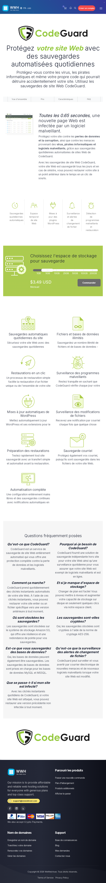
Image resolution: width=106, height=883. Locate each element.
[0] (65, 8)
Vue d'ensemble (19, 99)
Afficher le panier (63, 793)
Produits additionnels (64, 788)
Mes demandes (62, 850)
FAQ (89, 99)
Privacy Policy (62, 877)
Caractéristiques (65, 99)
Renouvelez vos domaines (19, 850)
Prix (42, 99)
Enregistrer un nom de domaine (21, 840)
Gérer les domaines (16, 856)
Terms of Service (45, 877)
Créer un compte (87, 8)
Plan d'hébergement (64, 783)
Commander (89, 282)
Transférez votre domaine (19, 845)
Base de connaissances (66, 840)
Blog (57, 845)
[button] (25, 8)
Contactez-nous (62, 856)
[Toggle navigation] (101, 8)
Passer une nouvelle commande (70, 778)
